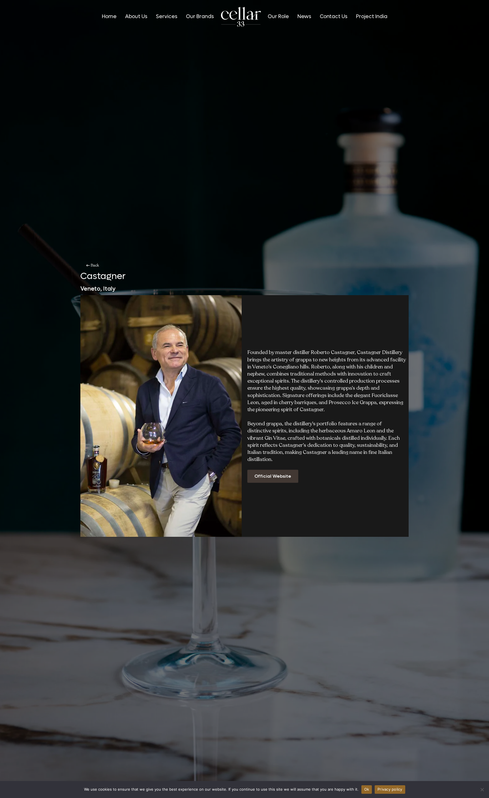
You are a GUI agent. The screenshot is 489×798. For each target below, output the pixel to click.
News (304, 16)
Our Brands (200, 16)
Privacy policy (390, 789)
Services (166, 16)
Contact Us (334, 16)
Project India (371, 16)
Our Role (278, 16)
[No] (482, 789)
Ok (366, 789)
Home (109, 16)
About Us (136, 16)
